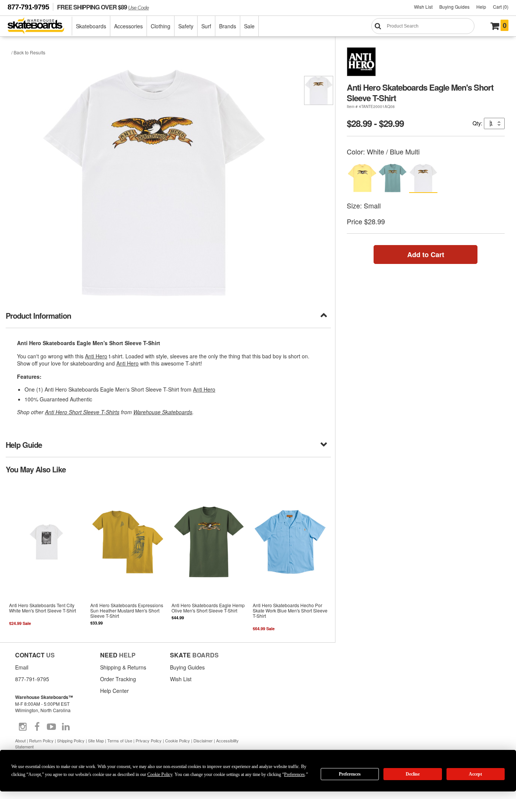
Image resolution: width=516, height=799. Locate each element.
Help (481, 6)
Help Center (114, 690)
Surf (206, 26)
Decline (413, 774)
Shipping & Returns (123, 667)
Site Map (96, 740)
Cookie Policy (177, 740)
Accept (475, 774)
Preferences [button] (294, 774)
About (20, 740)
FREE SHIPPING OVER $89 (103, 7)
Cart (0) (500, 6)
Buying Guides (454, 6)
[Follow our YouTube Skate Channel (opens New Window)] (51, 727)
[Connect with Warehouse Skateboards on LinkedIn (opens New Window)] (65, 727)
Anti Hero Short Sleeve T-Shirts (82, 412)
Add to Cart (425, 254)
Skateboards (91, 26)
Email (21, 667)
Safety (185, 26)
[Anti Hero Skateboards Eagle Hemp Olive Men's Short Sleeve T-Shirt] (209, 557)
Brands (227, 26)
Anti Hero (96, 356)
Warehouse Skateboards (162, 412)
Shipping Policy (71, 740)
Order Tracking (118, 679)
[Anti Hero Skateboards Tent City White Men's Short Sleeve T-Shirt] (46, 557)
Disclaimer (203, 740)
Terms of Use (119, 740)
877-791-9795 (28, 7)
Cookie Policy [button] (159, 774)
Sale (249, 26)
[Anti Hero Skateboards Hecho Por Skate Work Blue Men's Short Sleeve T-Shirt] (290, 557)
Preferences (350, 774)
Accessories (128, 26)
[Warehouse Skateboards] (40, 26)
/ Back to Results (28, 52)
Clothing (160, 26)
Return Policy (41, 740)
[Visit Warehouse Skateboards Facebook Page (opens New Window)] (37, 727)
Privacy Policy (149, 740)
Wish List (423, 6)
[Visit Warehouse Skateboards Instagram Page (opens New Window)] (22, 727)
